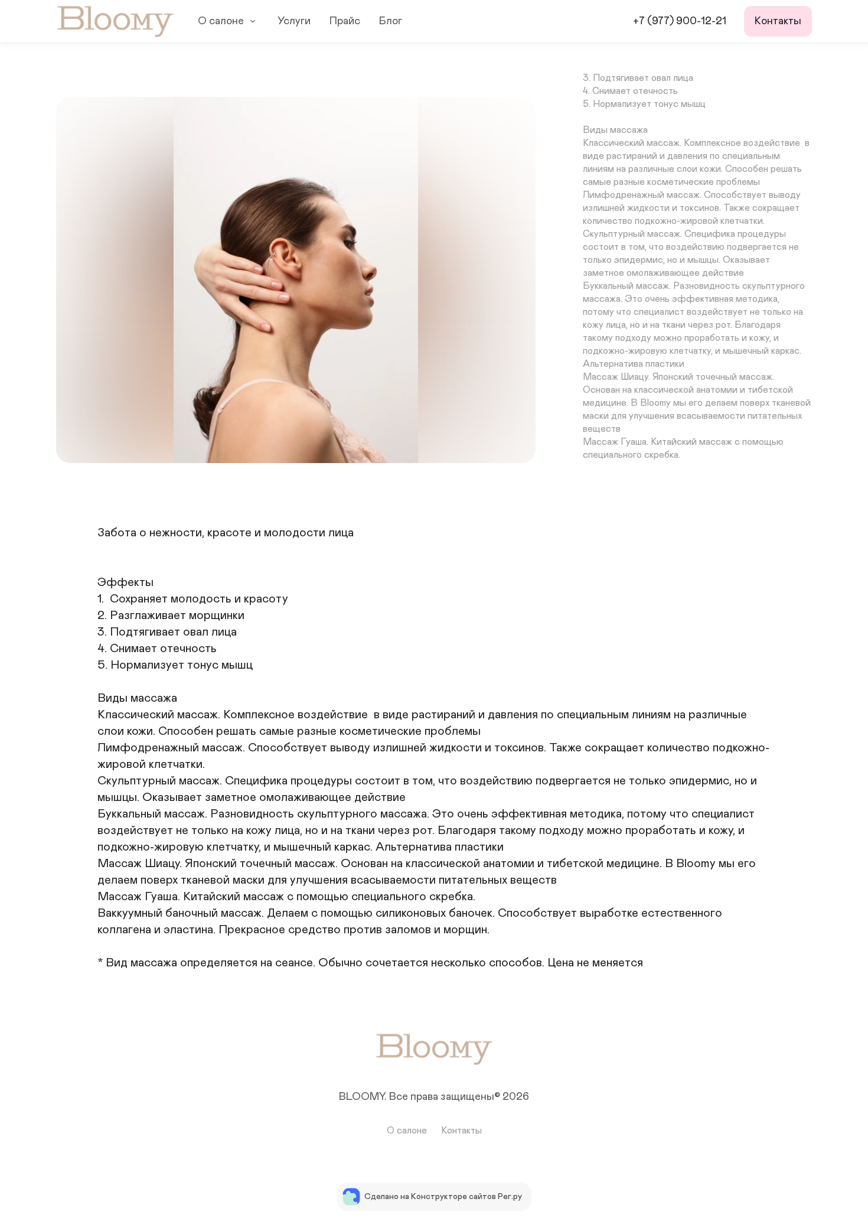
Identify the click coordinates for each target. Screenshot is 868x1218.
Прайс (344, 21)
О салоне (221, 21)
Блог (390, 21)
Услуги (294, 21)
